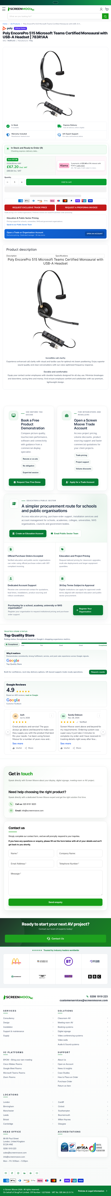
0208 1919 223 (9, 1148)
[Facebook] (11, 1173)
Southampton (64, 1110)
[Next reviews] (103, 732)
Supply (6, 1035)
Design (6, 1022)
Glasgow (62, 1123)
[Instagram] (18, 1173)
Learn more (80, 166)
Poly (31, 41)
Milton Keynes (64, 1119)
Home (5, 24)
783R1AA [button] (11, 41)
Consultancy (8, 1018)
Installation (8, 1026)
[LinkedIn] (24, 1173)
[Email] (5, 1173)
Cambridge (8, 1123)
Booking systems (65, 1026)
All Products (15, 24)
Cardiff (61, 1102)
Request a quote (98, 672)
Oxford (61, 1106)
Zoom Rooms (9, 1077)
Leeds (6, 1114)
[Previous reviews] (8, 732)
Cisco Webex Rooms (12, 1064)
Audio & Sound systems (68, 1044)
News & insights (65, 1068)
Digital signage (64, 1031)
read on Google (31, 695)
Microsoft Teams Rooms (14, 1072)
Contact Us (58, 938)
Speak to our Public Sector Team (19, 225)
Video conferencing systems (70, 1035)
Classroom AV (64, 1018)
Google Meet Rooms (12, 1068)
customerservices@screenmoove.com (84, 1000)
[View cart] (107, 9)
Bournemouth (64, 1114)
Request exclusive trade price (29, 207)
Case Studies (64, 1072)
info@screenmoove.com (33, 810)
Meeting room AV (65, 1022)
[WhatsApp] (30, 1173)
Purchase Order (65, 1081)
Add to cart (66, 182)
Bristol (6, 1119)
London (6, 1102)
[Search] (105, 16)
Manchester (8, 1110)
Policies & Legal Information (91, 1191)
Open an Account (65, 1064)
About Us (62, 1059)
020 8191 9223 (29, 804)
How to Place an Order (68, 1077)
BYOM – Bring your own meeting (17, 1059)
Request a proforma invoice (81, 207)
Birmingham (8, 1106)
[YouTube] (36, 1173)
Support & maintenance (13, 1031)
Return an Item (64, 1085)
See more (17, 743)
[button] (55, 189)
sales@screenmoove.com (15, 1152)
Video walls (63, 1039)
